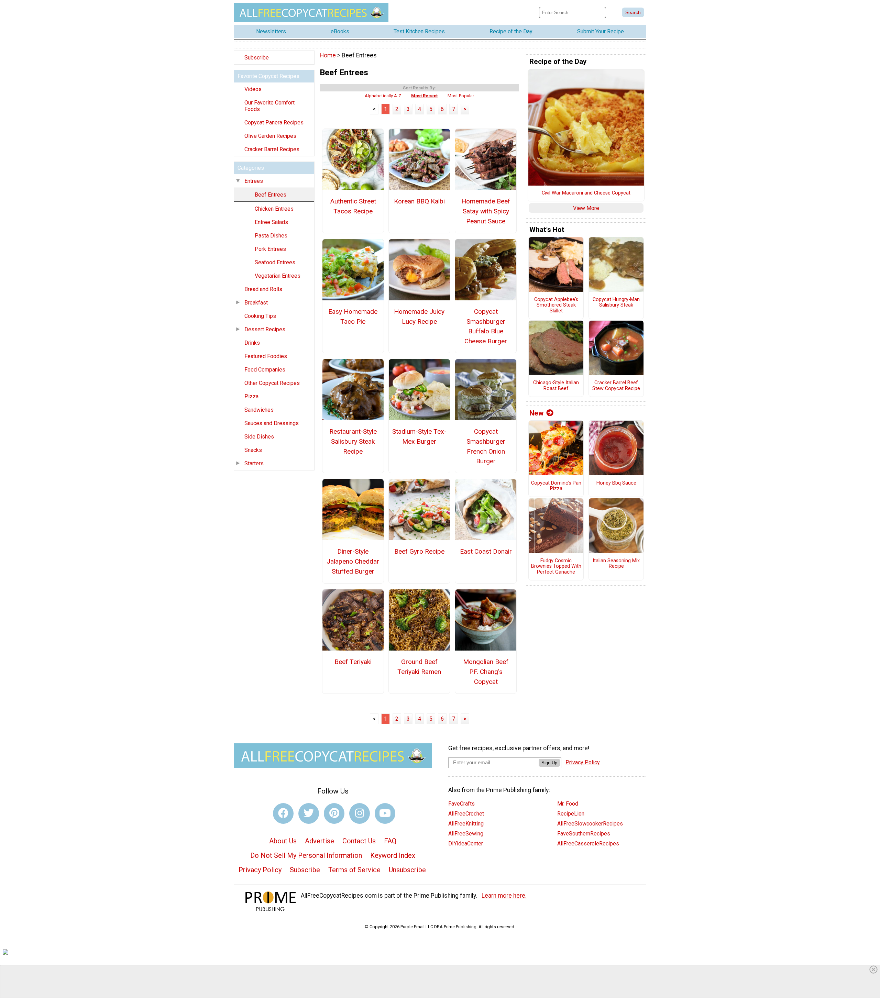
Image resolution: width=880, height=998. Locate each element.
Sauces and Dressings (271, 423)
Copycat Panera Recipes (274, 122)
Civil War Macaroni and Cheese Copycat (586, 193)
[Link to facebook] (283, 813)
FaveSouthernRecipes (583, 833)
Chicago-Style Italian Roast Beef (556, 385)
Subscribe (256, 57)
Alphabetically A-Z (383, 95)
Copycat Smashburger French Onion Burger (485, 446)
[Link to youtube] (385, 813)
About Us (283, 841)
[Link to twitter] (308, 813)
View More (586, 208)
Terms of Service (354, 870)
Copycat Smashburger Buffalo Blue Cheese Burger (485, 326)
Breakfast (256, 302)
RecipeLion (570, 813)
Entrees (253, 181)
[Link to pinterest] (334, 813)
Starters (254, 463)
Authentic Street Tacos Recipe (353, 206)
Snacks (253, 450)
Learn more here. (504, 895)
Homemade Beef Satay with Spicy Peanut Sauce (485, 211)
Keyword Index (392, 855)
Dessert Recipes (264, 329)
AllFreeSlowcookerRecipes (590, 823)
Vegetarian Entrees (277, 276)
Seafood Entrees (275, 262)
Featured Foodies (265, 356)
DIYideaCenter (465, 843)
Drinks (252, 343)
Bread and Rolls (263, 289)
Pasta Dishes (271, 235)
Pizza (251, 396)
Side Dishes (259, 436)
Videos (253, 89)
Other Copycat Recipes (272, 383)
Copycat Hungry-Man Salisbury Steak (616, 302)
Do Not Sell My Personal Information (306, 855)
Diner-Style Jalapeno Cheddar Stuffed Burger (353, 561)
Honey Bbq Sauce (616, 483)
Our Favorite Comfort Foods (269, 105)
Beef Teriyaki (353, 662)
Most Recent (424, 95)
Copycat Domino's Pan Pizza (556, 486)
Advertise (319, 841)
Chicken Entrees (274, 209)
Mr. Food (567, 803)
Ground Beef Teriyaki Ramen (419, 667)
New (536, 413)
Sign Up (549, 762)
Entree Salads (271, 222)
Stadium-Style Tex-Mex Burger (419, 436)
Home (328, 55)
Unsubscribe (407, 870)
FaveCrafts (461, 803)
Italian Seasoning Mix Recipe (616, 563)
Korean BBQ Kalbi (419, 201)
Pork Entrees (270, 249)
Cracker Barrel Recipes (271, 149)
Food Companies (264, 369)
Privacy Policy (260, 870)
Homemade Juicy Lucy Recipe (419, 316)
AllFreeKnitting (466, 823)
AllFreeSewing (465, 833)
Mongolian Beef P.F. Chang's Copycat (485, 672)
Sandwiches (259, 410)
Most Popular (461, 95)
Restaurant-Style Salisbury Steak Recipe (353, 441)
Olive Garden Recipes (270, 136)
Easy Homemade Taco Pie (352, 316)
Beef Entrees (270, 194)
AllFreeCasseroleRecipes (588, 843)
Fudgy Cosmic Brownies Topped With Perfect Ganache (556, 566)
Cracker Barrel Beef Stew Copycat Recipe (616, 385)
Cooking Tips (260, 316)
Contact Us (359, 841)
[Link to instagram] (359, 813)
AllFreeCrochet (466, 813)
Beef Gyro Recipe (419, 551)
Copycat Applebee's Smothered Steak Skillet (556, 305)
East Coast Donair (486, 551)
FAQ (390, 841)
